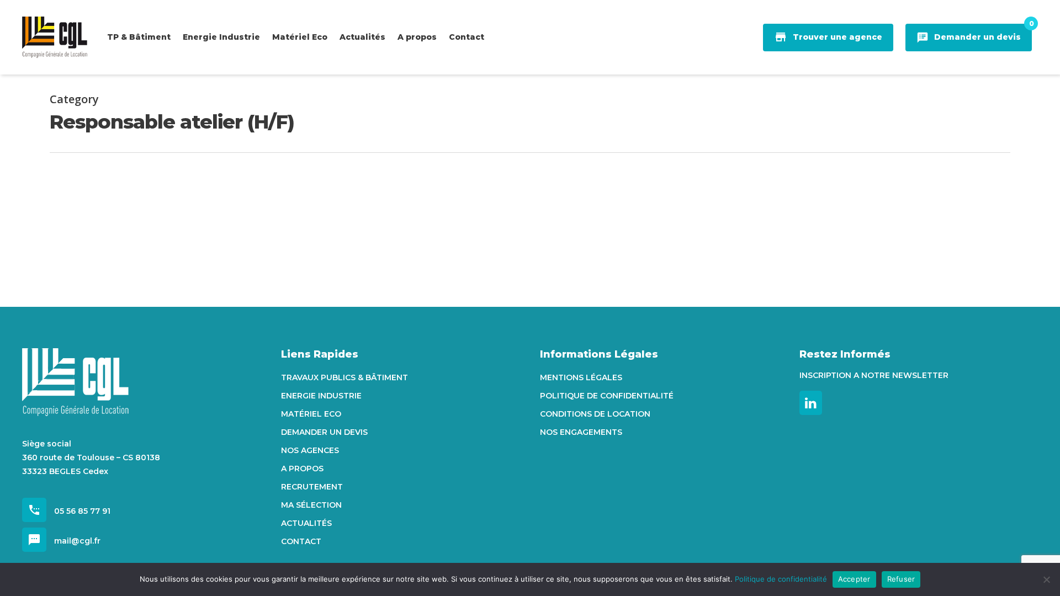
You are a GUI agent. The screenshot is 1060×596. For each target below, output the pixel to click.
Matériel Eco (311, 414)
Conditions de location (595, 414)
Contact (301, 541)
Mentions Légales (581, 377)
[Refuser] (1046, 579)
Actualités (306, 523)
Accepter (854, 578)
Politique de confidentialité (607, 396)
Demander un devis (324, 432)
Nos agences (310, 450)
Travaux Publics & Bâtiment (344, 377)
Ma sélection (311, 505)
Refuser (901, 578)
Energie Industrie (321, 396)
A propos (302, 468)
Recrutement (312, 487)
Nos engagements (581, 432)
